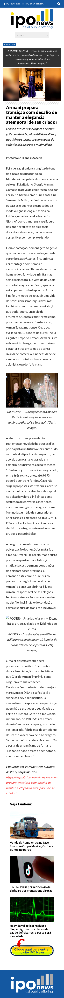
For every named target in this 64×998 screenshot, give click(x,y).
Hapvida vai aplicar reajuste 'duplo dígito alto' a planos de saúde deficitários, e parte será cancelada (30, 931)
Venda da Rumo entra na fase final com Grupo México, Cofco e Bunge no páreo (31, 846)
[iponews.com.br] (32, 27)
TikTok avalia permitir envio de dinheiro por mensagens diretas (31, 888)
